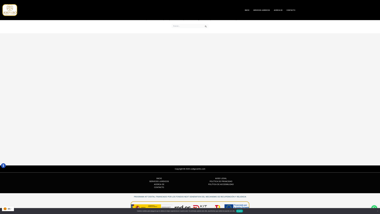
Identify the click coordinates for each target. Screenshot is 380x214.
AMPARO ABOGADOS (28, 10)
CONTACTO (159, 187)
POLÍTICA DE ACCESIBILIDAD (221, 184)
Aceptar (239, 211)
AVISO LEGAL (221, 178)
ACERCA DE (159, 184)
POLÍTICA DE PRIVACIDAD (221, 181)
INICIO (159, 178)
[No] (378, 211)
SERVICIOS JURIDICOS (159, 181)
